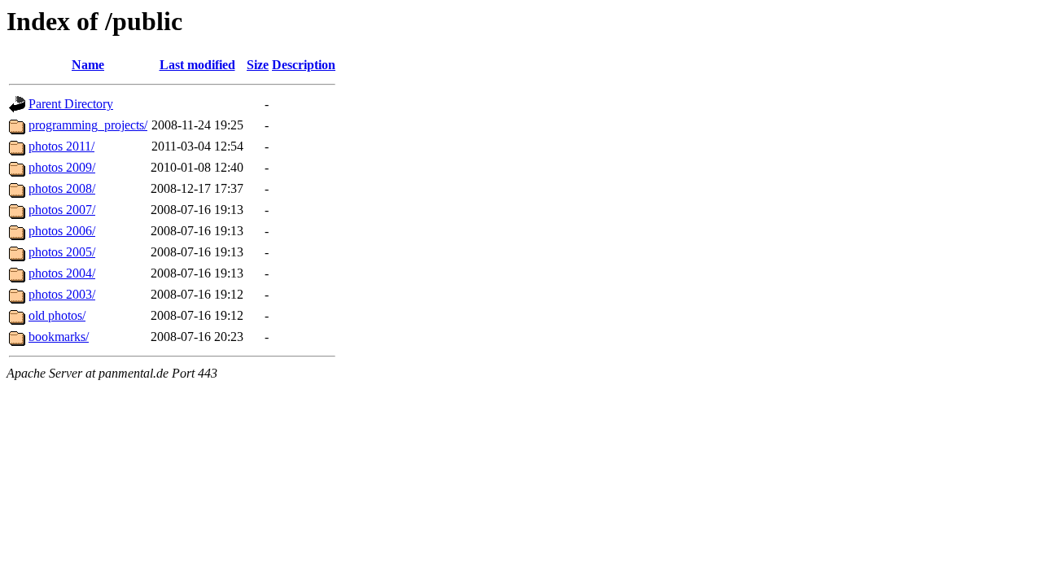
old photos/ (56, 315)
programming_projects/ (87, 125)
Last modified (197, 65)
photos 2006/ (61, 231)
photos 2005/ (61, 252)
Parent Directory (70, 104)
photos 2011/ (61, 146)
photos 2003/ (61, 294)
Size (258, 65)
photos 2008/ (61, 188)
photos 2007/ (61, 209)
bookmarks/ (58, 336)
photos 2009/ (61, 167)
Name (88, 65)
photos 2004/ (61, 273)
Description (303, 65)
